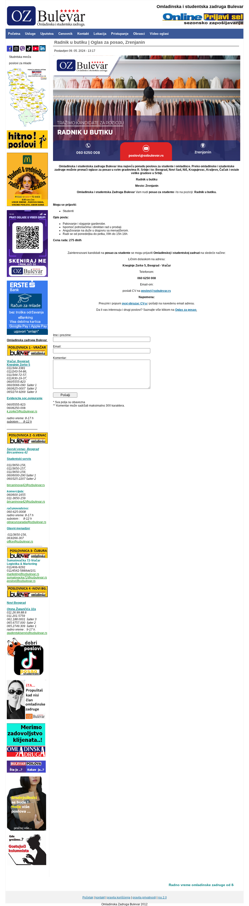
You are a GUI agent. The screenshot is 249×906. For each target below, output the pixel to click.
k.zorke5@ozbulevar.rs (22, 411)
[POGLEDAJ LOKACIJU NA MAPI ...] (27, 442)
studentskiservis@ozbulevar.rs (27, 633)
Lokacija (100, 34)
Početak (87, 897)
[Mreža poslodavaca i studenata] (27, 125)
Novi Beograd (16, 602)
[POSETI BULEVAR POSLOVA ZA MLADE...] (26, 771)
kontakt (100, 897)
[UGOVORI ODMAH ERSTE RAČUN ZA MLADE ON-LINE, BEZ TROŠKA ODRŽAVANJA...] (27, 334)
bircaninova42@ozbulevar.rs (26, 485)
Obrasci (139, 34)
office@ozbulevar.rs (20, 541)
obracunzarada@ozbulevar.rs (26, 522)
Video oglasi (159, 34)
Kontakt (83, 34)
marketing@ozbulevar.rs (23, 574)
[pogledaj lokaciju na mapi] (27, 355)
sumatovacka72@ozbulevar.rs (27, 577)
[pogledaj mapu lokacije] (27, 557)
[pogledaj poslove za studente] (25, 675)
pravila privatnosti (144, 897)
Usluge (30, 34)
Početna (14, 34)
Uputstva (46, 34)
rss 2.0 (162, 897)
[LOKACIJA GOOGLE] (27, 596)
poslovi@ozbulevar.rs (21, 581)
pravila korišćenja (118, 897)
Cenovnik (65, 34)
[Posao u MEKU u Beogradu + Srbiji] (27, 205)
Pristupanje (119, 34)
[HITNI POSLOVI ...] (27, 148)
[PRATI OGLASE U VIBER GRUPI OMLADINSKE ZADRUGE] (27, 276)
